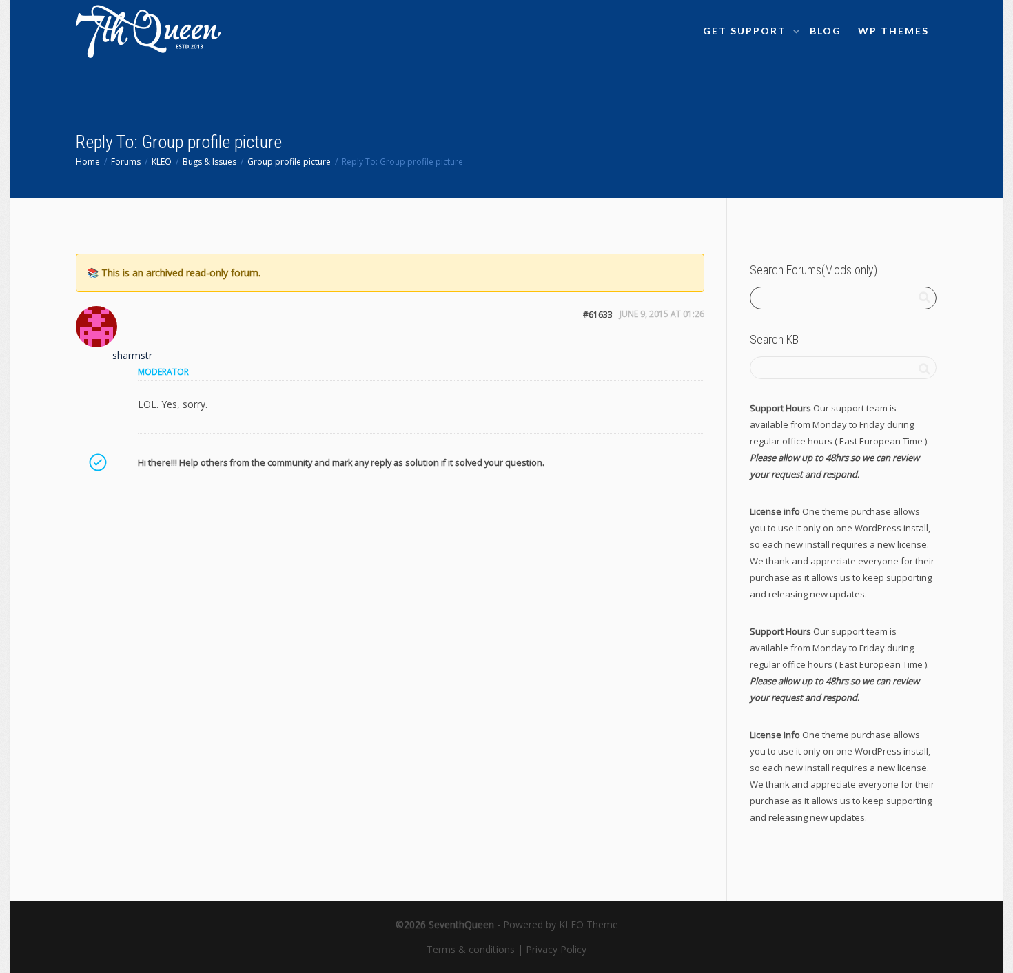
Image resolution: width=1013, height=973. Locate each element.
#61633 (598, 314)
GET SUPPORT (746, 31)
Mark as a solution (97, 462)
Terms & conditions (471, 949)
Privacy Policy (556, 949)
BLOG (825, 31)
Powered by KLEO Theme (560, 924)
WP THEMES (893, 31)
